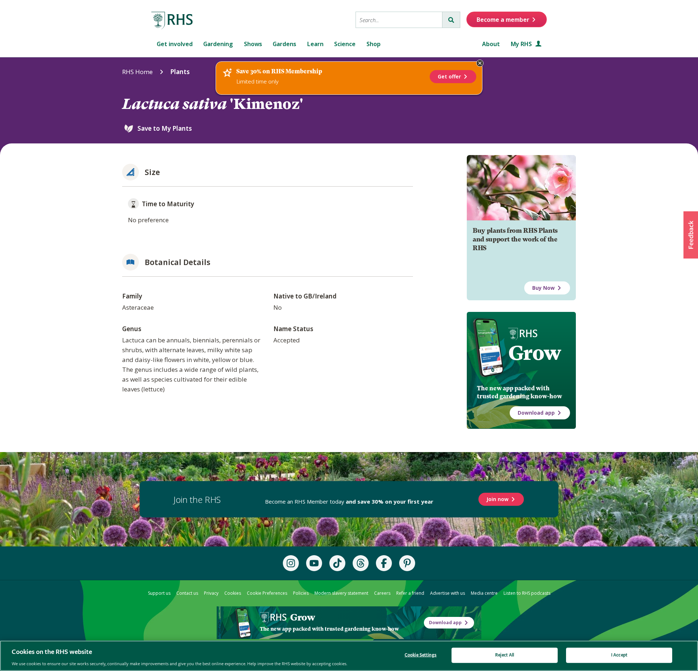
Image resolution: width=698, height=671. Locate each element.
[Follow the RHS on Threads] (361, 563)
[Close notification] (480, 63)
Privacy (211, 593)
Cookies (232, 593)
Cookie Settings (421, 655)
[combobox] (399, 20)
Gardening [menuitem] (218, 44)
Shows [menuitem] (253, 44)
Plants (180, 72)
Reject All (504, 655)
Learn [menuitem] (315, 44)
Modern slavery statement (341, 593)
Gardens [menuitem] (284, 44)
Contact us (187, 593)
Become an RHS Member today (349, 501)
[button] (690, 235)
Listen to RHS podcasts (527, 593)
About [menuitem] (491, 44)
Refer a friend (410, 593)
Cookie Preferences (267, 593)
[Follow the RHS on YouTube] (314, 563)
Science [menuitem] (345, 44)
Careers (382, 593)
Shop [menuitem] (373, 44)
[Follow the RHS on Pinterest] (407, 563)
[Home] (172, 21)
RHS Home (137, 72)
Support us (159, 593)
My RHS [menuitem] (522, 44)
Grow (534, 353)
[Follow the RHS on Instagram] (291, 563)
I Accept (619, 655)
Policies (301, 593)
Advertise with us (447, 593)
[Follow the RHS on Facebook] (384, 563)
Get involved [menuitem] (175, 44)
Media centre (484, 593)
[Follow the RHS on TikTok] (337, 563)
